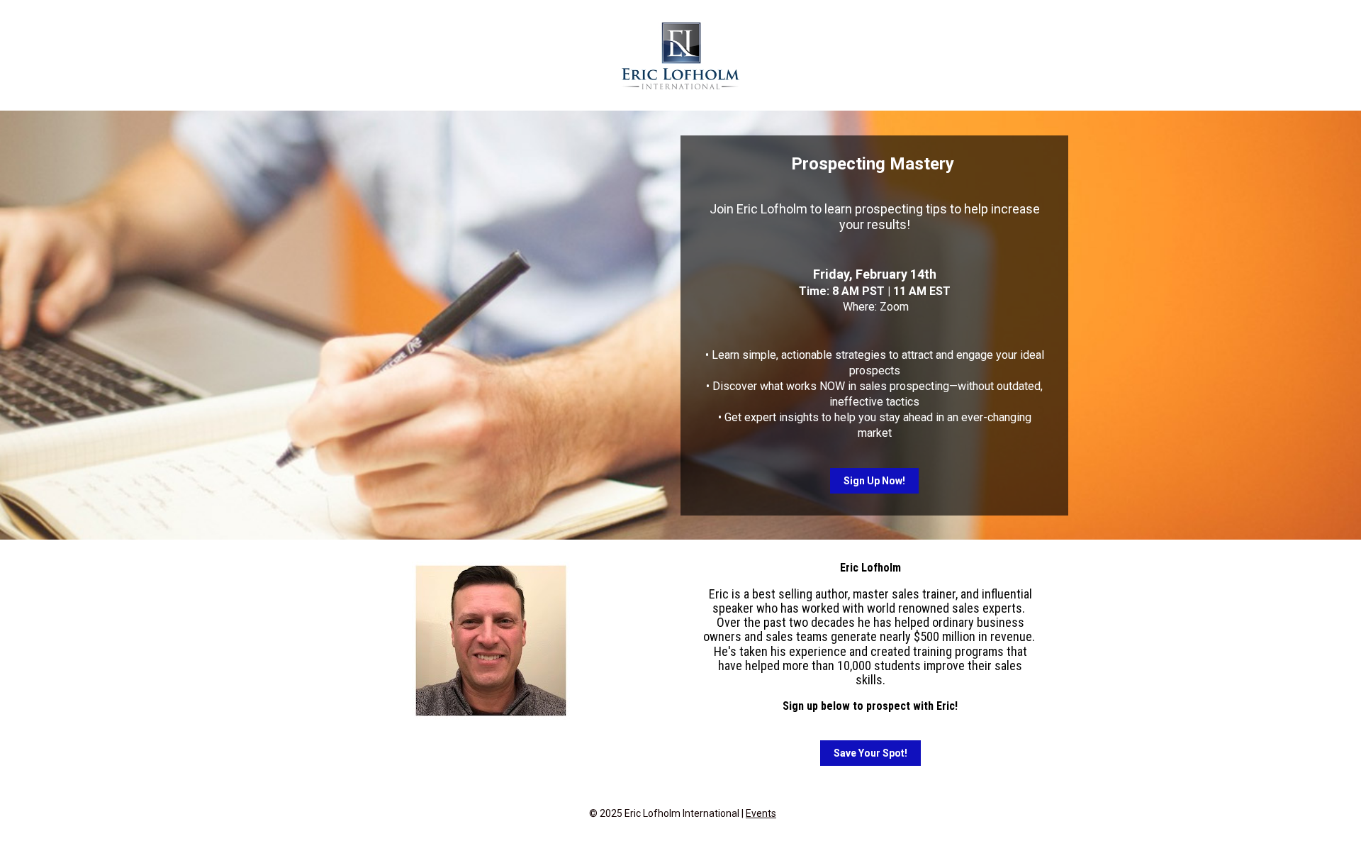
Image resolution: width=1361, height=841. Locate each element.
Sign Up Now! (874, 480)
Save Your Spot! (870, 753)
